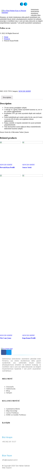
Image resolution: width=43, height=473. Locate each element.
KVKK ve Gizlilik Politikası (16, 415)
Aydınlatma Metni (13, 409)
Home (6, 37)
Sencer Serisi (26, 167)
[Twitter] (8, 352)
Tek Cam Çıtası (5, 338)
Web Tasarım (7, 468)
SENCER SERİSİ (25, 91)
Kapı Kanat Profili (28, 338)
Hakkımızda (10, 389)
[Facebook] (3, 352)
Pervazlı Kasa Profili (7, 167)
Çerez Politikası (12, 413)
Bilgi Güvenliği (11, 411)
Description (7, 97)
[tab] (7, 97)
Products (7, 39)
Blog (8, 391)
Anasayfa (10, 387)
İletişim (9, 393)
